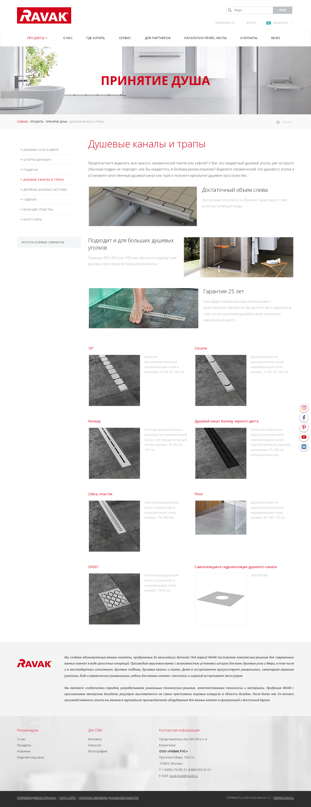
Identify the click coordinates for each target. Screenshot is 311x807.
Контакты (95, 739)
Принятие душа (56, 121)
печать (287, 122)
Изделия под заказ (30, 757)
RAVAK (44, 15)
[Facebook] (304, 417)
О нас (21, 739)
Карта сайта (68, 797)
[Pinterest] (304, 427)
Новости (94, 745)
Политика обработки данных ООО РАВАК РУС (109, 797)
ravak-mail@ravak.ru (183, 775)
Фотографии (97, 751)
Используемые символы (43, 242)
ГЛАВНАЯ (22, 121)
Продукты (36, 121)
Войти (251, 23)
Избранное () (225, 23)
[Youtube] (304, 437)
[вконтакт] (304, 446)
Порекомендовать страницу (37, 797)
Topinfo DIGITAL (284, 797)
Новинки (23, 751)
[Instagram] (304, 408)
